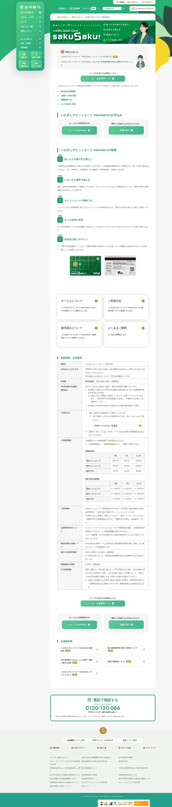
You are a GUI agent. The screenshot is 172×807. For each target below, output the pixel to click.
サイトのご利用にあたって (59, 757)
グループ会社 (126, 748)
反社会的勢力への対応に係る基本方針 (95, 761)
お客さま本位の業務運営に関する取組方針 (96, 757)
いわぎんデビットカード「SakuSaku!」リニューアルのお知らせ (89, 57)
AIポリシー (85, 786)
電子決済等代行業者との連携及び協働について (135, 778)
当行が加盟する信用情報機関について (63, 778)
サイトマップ (151, 748)
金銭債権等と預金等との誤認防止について (64, 782)
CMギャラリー (79, 748)
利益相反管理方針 (88, 778)
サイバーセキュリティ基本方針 (129, 782)
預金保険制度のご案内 (89, 775)
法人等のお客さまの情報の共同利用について (65, 775)
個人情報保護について (89, 768)
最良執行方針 (123, 761)
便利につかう (76, 17)
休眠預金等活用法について (128, 775)
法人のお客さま (147, 2)
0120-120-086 (103, 708)
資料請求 (56, 748)
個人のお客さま (132, 2)
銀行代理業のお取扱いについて (60, 786)
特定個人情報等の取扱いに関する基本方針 (133, 768)
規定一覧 (103, 748)
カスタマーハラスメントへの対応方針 (95, 782)
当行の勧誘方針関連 (125, 757)
